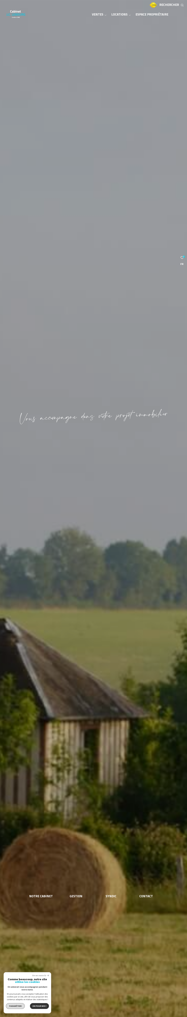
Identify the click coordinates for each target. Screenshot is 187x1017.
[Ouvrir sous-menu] (105, 15)
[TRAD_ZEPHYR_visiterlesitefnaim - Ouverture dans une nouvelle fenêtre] (153, 7)
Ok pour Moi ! (39, 1006)
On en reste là (39, 975)
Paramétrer (15, 1006)
